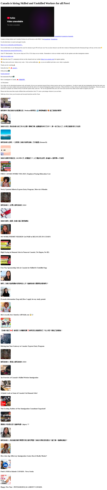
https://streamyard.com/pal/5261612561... (11, 50)
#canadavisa (64, 36)
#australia (70, 36)
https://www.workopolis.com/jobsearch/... (12, 45)
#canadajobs (58, 36)
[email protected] (5, 73)
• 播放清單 (21, 79)
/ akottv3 (15, 68)
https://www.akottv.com (7, 56)
